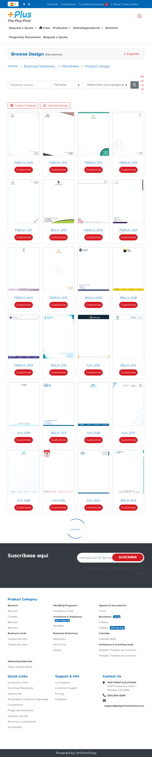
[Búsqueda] (139, 16)
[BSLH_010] (58, 201)
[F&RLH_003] (23, 337)
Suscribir (128, 557)
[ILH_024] (93, 472)
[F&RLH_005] (23, 134)
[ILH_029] (23, 404)
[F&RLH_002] (93, 201)
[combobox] (13, 4)
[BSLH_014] (128, 337)
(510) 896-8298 (116, 695)
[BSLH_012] (128, 472)
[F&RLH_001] (128, 201)
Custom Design (26, 105)
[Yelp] (29, 4)
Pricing (59, 693)
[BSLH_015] (58, 337)
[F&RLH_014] (58, 134)
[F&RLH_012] (93, 134)
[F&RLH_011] (23, 201)
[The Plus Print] (19, 16)
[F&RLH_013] (58, 269)
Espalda (133, 54)
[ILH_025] (58, 472)
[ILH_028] (93, 404)
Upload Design (58, 105)
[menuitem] (23, 28)
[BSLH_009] (93, 269)
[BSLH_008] (128, 269)
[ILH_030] (93, 337)
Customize (23, 169)
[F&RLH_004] (23, 269)
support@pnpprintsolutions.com (124, 705)
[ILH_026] (23, 472)
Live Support (62, 682)
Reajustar (142, 85)
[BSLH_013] (58, 404)
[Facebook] (24, 4)
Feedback (61, 699)
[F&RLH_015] (128, 134)
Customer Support (66, 687)
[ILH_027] (128, 404)
